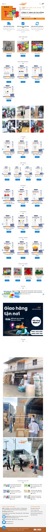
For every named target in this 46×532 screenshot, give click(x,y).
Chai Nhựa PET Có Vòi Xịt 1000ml (9, 229)
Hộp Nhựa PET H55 (39, 176)
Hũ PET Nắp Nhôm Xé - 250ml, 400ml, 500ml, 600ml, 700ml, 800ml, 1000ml (37, 203)
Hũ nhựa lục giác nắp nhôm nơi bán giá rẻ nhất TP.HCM (36, 491)
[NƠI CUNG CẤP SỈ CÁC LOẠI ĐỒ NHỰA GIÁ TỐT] (23, 3)
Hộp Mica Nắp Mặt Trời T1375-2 (7, 177)
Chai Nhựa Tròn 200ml (23, 78)
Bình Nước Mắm (7, 276)
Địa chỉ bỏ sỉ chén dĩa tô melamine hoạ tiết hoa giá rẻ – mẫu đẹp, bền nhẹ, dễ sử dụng (16, 491)
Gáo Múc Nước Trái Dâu (39, 277)
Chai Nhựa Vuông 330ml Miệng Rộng (37, 79)
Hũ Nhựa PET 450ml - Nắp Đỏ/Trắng (23, 203)
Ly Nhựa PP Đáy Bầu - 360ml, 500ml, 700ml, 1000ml (23, 154)
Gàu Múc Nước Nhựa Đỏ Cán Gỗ (17, 277)
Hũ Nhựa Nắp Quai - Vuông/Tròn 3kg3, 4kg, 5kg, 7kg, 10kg (8, 203)
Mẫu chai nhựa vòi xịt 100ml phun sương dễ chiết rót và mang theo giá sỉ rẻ (36, 485)
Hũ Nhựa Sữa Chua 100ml (9, 78)
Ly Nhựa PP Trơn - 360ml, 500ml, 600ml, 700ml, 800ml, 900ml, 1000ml (37, 154)
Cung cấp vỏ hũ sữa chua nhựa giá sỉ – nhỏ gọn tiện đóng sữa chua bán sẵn (36, 497)
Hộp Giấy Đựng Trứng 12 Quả (23, 254)
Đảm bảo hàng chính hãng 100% (23, 27)
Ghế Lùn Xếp (37, 53)
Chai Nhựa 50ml (9, 98)
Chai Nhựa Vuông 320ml (37, 228)
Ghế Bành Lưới (23, 53)
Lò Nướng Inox (9, 53)
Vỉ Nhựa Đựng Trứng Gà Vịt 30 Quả (37, 255)
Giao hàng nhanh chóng (9, 26)
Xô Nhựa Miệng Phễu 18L (28, 277)
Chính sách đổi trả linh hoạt (37, 26)
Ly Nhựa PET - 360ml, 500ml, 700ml (8, 154)
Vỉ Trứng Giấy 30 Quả (9, 254)
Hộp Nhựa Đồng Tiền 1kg (17, 177)
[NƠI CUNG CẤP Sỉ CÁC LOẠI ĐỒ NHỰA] (8, 23)
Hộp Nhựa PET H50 (28, 176)
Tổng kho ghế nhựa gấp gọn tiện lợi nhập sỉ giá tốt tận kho (15, 497)
